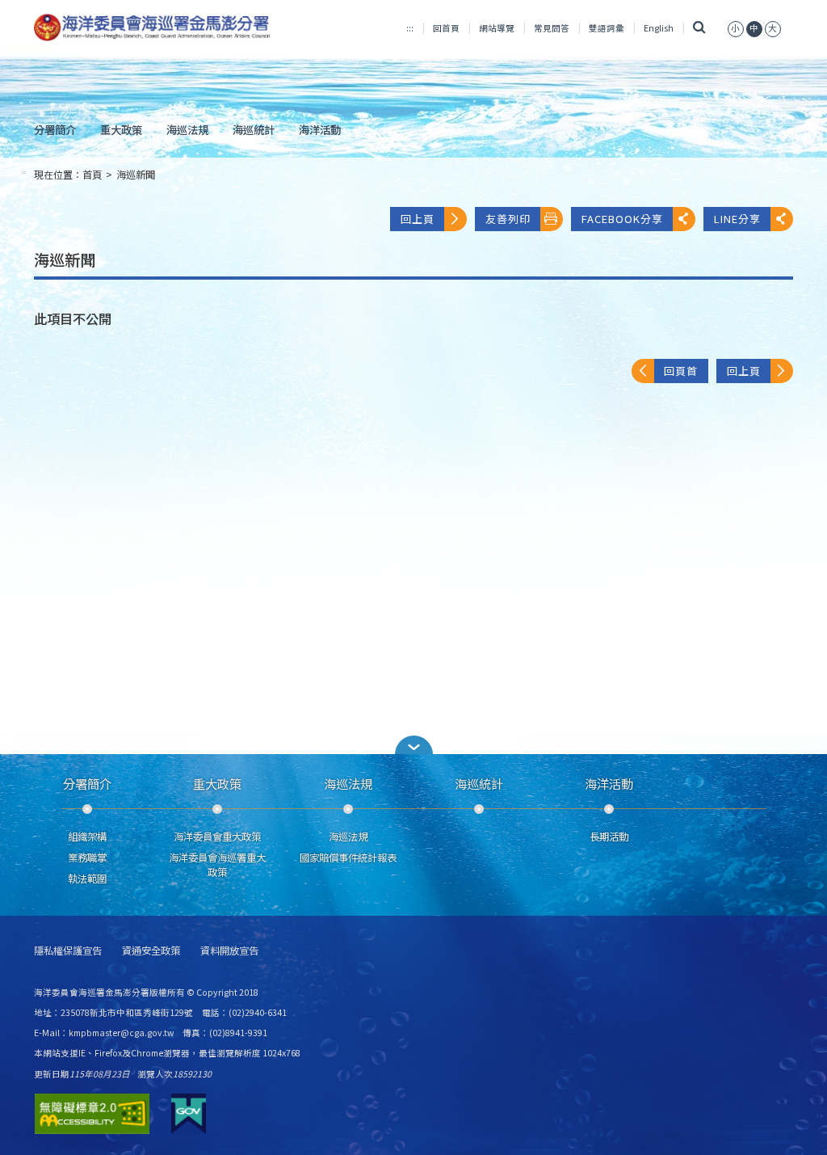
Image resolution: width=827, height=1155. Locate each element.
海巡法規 (187, 129)
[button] (413, 745)
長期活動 (609, 836)
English (659, 28)
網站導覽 (496, 28)
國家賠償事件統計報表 (348, 857)
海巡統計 (254, 129)
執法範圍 (87, 878)
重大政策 (121, 129)
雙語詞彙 (606, 28)
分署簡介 (55, 129)
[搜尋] (699, 28)
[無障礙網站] (92, 1114)
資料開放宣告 (229, 951)
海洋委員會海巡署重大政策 (217, 864)
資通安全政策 (151, 951)
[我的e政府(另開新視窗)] (188, 1114)
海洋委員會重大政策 (217, 836)
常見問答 (551, 28)
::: (410, 28)
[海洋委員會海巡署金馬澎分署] (152, 27)
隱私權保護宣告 (68, 951)
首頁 (92, 174)
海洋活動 (320, 129)
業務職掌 (87, 857)
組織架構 (87, 836)
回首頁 (446, 28)
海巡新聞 (135, 174)
